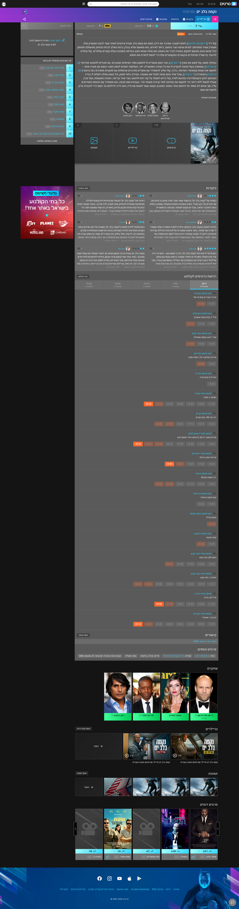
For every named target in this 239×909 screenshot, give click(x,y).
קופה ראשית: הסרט (54, 90)
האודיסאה (59, 75)
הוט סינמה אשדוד (203, 293)
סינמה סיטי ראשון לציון (200, 433)
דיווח (168, 889)
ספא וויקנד (58, 111)
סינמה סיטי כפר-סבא (201, 554)
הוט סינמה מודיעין (203, 353)
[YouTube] (119, 878)
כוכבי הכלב (58, 97)
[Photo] (204, 787)
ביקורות (188, 19)
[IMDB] (107, 26)
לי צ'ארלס (189, 74)
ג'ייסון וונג (175, 63)
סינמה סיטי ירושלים (202, 453)
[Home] (228, 4)
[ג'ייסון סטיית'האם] (165, 103)
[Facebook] (100, 878)
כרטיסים (175, 19)
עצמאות (60, 119)
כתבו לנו (64, 889)
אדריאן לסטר (148, 715)
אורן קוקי (192, 248)
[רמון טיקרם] (128, 103)
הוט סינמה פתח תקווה (201, 514)
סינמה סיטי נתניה (203, 393)
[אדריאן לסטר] (140, 103)
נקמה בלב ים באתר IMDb (204, 641)
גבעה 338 (59, 104)
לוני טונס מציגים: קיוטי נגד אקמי (48, 133)
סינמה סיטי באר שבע (201, 574)
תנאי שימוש (122, 889)
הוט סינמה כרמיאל (202, 494)
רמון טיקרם (119, 715)
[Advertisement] (146, 173)
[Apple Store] (129, 878)
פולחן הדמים (57, 126)
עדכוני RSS (157, 889)
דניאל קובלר (119, 196)
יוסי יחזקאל (191, 196)
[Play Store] (139, 878)
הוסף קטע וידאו (83, 728)
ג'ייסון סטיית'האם (197, 43)
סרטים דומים (146, 19)
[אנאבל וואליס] (153, 103)
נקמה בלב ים (58, 82)
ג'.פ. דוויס (180, 655)
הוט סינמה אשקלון (202, 313)
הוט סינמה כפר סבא (202, 333)
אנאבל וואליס (175, 715)
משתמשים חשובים (140, 889)
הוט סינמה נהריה (203, 373)
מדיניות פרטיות (78, 889)
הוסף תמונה (82, 773)
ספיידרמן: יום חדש (55, 68)
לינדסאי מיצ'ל (169, 655)
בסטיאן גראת (191, 222)
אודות (176, 889)
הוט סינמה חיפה (204, 473)
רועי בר (121, 222)
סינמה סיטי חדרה (203, 594)
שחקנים (162, 19)
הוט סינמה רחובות (203, 534)
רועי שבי (121, 248)
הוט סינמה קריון (204, 413)
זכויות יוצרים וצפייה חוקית (101, 889)
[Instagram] (110, 878)
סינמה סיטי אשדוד (202, 614)
